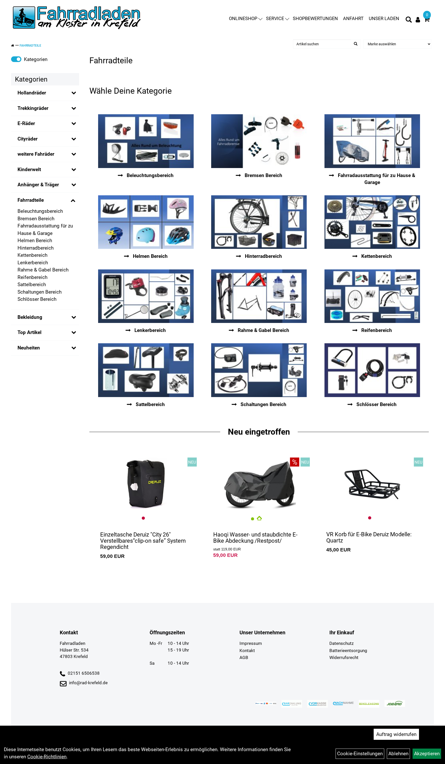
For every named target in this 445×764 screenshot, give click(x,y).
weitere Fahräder (36, 154)
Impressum (250, 643)
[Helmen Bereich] (146, 222)
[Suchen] (356, 44)
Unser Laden (384, 18)
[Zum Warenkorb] (427, 19)
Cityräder (28, 139)
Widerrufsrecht (343, 657)
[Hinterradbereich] (259, 222)
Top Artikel (29, 332)
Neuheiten (29, 348)
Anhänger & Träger (38, 185)
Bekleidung (30, 317)
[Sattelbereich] (146, 370)
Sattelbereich (32, 284)
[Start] (12, 45)
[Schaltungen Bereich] (259, 370)
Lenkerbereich (33, 263)
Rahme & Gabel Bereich (43, 270)
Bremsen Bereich (36, 219)
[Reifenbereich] (372, 296)
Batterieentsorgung (348, 650)
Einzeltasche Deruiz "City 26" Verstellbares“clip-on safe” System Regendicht (143, 540)
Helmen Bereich (35, 240)
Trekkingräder (33, 108)
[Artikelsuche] (409, 20)
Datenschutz (341, 643)
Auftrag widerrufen (396, 734)
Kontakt (247, 650)
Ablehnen (398, 754)
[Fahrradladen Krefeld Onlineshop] (77, 18)
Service (275, 18)
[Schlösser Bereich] (372, 370)
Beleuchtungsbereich (40, 211)
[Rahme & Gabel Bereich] (259, 296)
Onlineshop (243, 18)
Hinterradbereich (36, 248)
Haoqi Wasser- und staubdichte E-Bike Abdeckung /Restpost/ (255, 537)
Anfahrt (353, 18)
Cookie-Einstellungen (360, 754)
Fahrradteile (30, 45)
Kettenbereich (32, 255)
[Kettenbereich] (372, 222)
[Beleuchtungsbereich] (146, 141)
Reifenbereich (32, 277)
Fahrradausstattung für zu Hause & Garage (45, 229)
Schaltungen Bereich (40, 292)
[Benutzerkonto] (418, 19)
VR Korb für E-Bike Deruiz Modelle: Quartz (369, 537)
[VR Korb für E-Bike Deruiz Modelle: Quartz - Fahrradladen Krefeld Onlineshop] (372, 483)
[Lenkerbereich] (146, 296)
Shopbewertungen (315, 18)
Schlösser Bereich (37, 299)
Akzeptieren (427, 754)
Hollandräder (32, 93)
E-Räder (26, 123)
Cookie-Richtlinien (46, 757)
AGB (243, 657)
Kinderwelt (29, 169)
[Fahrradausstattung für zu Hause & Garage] (372, 141)
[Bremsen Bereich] (259, 141)
